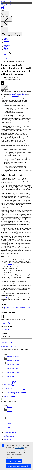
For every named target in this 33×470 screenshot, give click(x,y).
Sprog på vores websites (9, 433)
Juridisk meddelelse (8, 438)
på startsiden (15, 96)
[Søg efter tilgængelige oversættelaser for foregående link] (27, 94)
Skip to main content (6, 1)
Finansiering (7, 45)
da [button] (4, 9)
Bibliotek (6, 43)
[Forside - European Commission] (8, 5)
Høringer (6, 48)
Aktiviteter (6, 41)
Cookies (6, 435)
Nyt (5, 42)
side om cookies (19, 447)
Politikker (6, 39)
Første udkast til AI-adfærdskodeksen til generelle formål (17, 307)
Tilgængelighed (7, 439)
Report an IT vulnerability (10, 432)
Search (2, 10)
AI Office (6, 49)
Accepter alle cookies (14, 461)
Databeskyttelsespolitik (9, 436)
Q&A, (5, 297)
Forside (5, 38)
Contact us (6, 429)
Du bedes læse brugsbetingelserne (17, 94)
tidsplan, (10, 264)
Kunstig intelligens (5, 329)
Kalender (6, 46)
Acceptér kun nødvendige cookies (18, 466)
